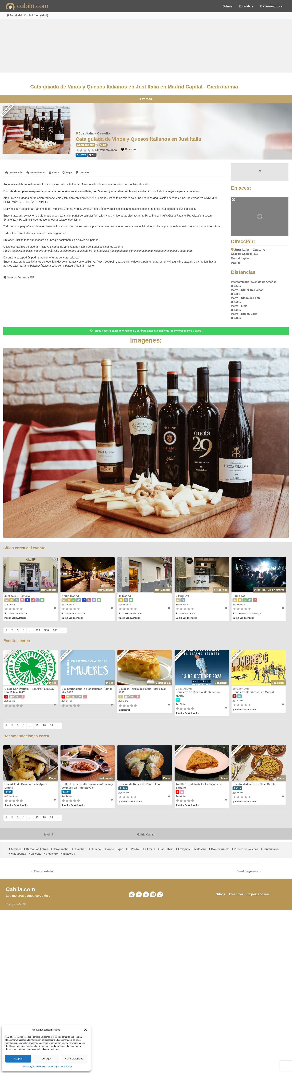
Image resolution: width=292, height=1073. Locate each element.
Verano (22, 277)
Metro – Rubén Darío (244, 313)
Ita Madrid (124, 596)
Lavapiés (183, 849)
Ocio (103, 144)
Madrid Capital (146, 834)
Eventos (246, 6)
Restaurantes (48, 589)
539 (37, 630)
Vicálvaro (51, 853)
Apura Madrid (70, 596)
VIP (32, 277)
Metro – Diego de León (245, 298)
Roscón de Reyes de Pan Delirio (139, 784)
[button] (85, 1029)
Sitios (227, 6)
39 (51, 817)
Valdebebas (18, 853)
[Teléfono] (160, 894)
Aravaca (15, 849)
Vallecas (35, 853)
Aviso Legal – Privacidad (34, 1066)
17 (37, 725)
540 (46, 630)
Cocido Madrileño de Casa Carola (254, 784)
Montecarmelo (219, 849)
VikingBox (182, 596)
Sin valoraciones (106, 150)
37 (37, 817)
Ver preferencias (74, 1058)
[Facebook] (139, 894)
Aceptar (18, 1058)
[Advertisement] (146, 46)
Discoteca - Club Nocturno (269, 589)
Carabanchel (60, 849)
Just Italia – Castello (94, 133)
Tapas (224, 778)
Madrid (48, 834)
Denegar (46, 1058)
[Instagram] (146, 894)
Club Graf (239, 596)
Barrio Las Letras (36, 849)
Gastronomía (85, 144)
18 (44, 725)
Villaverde (68, 853)
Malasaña (200, 849)
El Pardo (133, 849)
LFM (23, 904)
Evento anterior (42, 871)
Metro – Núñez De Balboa (247, 290)
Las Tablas (166, 849)
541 (55, 630)
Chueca (95, 849)
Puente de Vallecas (245, 849)
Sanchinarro (270, 849)
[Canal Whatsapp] (132, 894)
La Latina (149, 849)
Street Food (221, 589)
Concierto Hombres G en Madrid (253, 692)
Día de (52, 682)
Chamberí (79, 849)
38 (44, 817)
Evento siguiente (248, 871)
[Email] (153, 894)
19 (51, 725)
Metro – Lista (239, 305)
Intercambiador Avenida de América (253, 281)
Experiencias (271, 6)
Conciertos (221, 682)
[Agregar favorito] (55, 608)
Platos (52, 778)
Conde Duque (114, 849)
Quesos (12, 277)
